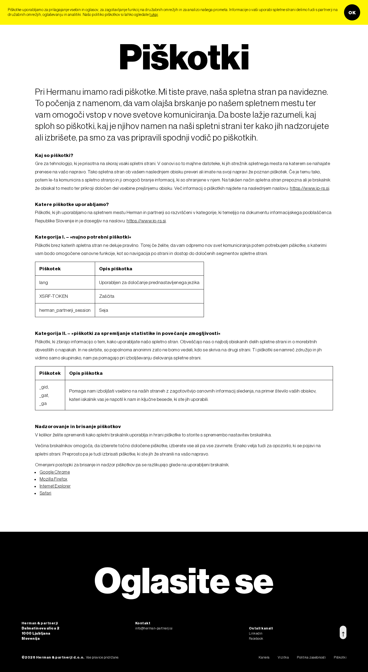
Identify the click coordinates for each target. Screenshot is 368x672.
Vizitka (283, 657)
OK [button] (352, 12)
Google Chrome (55, 472)
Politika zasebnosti (311, 657)
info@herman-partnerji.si (154, 628)
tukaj (154, 14)
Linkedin (256, 633)
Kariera (264, 657)
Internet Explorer (55, 486)
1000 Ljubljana (36, 633)
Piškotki (340, 657)
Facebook (256, 638)
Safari (45, 493)
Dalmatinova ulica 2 (40, 628)
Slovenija (31, 638)
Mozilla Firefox (53, 479)
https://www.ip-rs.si (309, 188)
